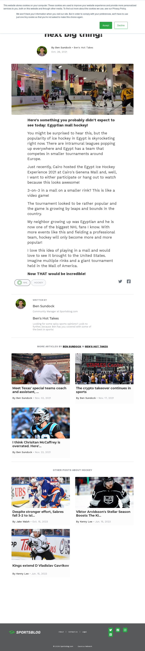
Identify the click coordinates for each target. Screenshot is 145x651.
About (61, 632)
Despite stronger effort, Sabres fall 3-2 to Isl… (38, 513)
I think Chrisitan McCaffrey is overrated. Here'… (36, 444)
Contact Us (73, 632)
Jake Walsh (23, 521)
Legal (84, 632)
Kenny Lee (86, 521)
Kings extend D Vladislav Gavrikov (40, 566)
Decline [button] (121, 25)
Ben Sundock (63, 47)
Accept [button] (106, 25)
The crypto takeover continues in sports (103, 390)
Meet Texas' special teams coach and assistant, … (39, 390)
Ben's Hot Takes (83, 47)
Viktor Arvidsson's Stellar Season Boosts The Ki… (103, 513)
